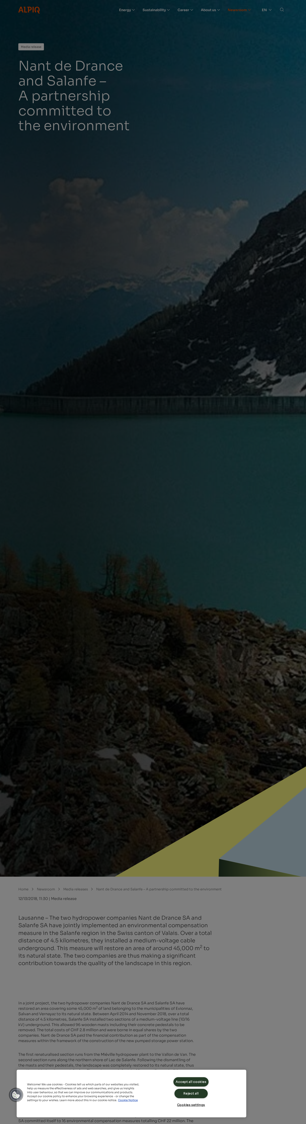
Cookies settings (191, 1105)
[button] (16, 1095)
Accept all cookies (191, 1082)
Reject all (191, 1093)
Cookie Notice (128, 1100)
